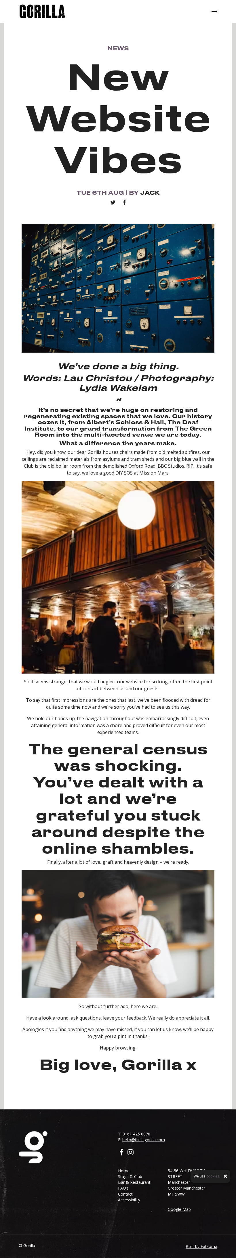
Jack (150, 192)
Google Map (179, 1209)
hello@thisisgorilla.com (143, 1139)
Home (124, 1170)
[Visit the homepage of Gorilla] (42, 11)
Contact (125, 1194)
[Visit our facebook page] (124, 202)
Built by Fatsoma (201, 1246)
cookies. (213, 1176)
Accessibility (129, 1199)
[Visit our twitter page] (113, 202)
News (118, 48)
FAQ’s (123, 1188)
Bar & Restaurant (134, 1182)
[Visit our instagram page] (130, 1153)
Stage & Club (130, 1176)
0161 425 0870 (136, 1134)
